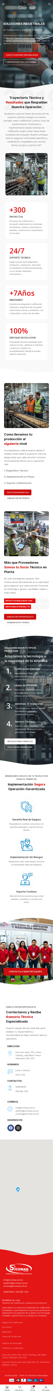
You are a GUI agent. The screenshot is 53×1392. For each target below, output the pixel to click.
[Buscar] (49, 4)
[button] (26, 1197)
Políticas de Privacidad (12, 1343)
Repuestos (6, 1332)
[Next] (50, 44)
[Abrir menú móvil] (3, 4)
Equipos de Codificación (12, 1322)
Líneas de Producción (11, 1336)
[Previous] (2, 44)
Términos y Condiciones (12, 1348)
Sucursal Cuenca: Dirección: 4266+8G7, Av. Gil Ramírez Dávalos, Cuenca (26, 1363)
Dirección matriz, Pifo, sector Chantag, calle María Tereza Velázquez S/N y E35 (24, 1356)
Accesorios (7, 1327)
